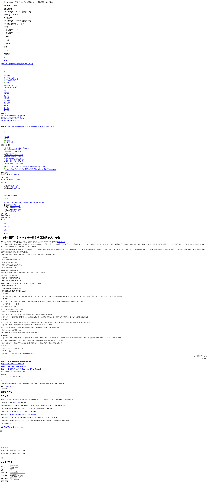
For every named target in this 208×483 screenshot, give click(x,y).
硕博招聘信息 (47, 383)
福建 (15, 117)
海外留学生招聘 (19, 126)
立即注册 (16, 174)
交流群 (6, 233)
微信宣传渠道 (63, 399)
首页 (5, 90)
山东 (21, 117)
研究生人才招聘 (56, 383)
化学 (16, 187)
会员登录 (44, 399)
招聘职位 (6, 92)
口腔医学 (18, 209)
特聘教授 (6, 104)
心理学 (18, 206)
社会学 (14, 204)
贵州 (22, 118)
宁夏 (15, 120)
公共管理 (29, 202)
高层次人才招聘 (9, 414)
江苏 (6, 117)
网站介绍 (3, 399)
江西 (18, 117)
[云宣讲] (6, 82)
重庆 (16, 118)
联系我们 (19, 399)
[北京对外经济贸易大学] (11, 79)
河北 (7, 115)
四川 (19, 118)
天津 (5, 115)
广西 (10, 118)
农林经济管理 (23, 202)
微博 (5, 223)
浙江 (9, 117)
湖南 (5, 118)
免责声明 (70, 399)
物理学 (9, 187)
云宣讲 (6, 60)
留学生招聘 (7, 102)
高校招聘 (6, 93)
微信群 (49, 399)
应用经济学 (14, 195)
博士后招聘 (7, 100)
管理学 (14, 188)
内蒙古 (14, 115)
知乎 (5, 230)
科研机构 (6, 98)
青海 (12, 120)
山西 (10, 115)
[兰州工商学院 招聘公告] (8, 85)
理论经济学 (7, 195)
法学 (11, 204)
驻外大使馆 (31, 399)
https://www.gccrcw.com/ (33, 383)
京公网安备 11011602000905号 (56, 405)
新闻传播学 (14, 207)
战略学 (17, 211)
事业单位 (6, 105)
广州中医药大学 (9, 386)
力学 (8, 185)
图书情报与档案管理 (38, 202)
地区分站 (3, 113)
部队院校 (6, 95)
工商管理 (16, 202)
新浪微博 (25, 399)
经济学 (18, 188)
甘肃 (9, 120)
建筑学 (17, 185)
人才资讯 (6, 110)
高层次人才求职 (19, 414)
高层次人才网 (10, 126)
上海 (3, 117)
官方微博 (7, 43)
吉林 (21, 115)
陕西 (6, 120)
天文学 (13, 187)
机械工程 (12, 185)
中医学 (14, 209)
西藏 (3, 120)
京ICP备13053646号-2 (42, 405)
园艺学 (13, 211)
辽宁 (18, 115)
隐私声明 (8, 399)
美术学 (19, 207)
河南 (24, 117)
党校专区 (6, 97)
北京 (2, 115)
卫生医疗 (6, 107)
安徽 (12, 117)
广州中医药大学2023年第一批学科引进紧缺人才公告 (40, 126)
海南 (13, 118)
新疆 (18, 120)
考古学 (14, 206)
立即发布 (17, 179)
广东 (7, 118)
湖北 (2, 118)
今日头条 (6, 227)
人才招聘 (14, 399)
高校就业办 (38, 399)
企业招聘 (6, 109)
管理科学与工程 (8, 202)
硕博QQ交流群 (55, 399)
